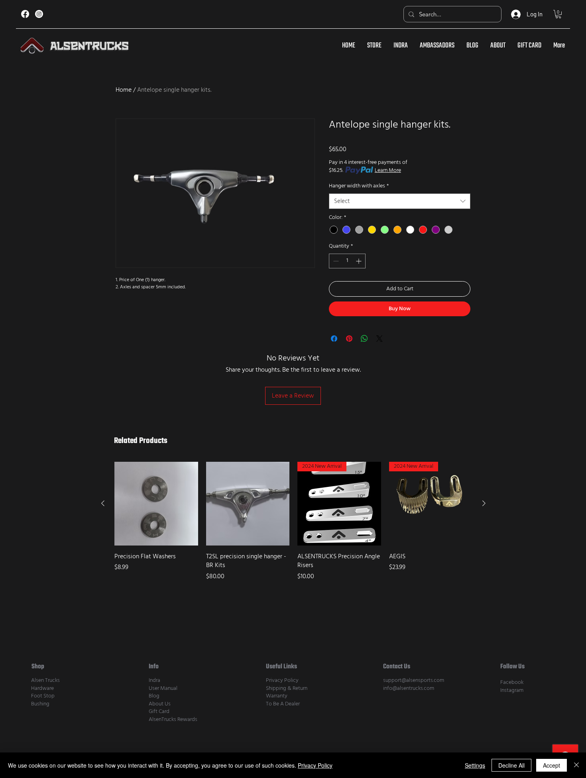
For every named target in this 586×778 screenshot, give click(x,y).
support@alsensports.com (413, 680)
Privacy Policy (282, 680)
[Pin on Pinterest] (349, 338)
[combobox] (399, 201)
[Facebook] (25, 14)
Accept (551, 765)
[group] (293, 525)
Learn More (388, 170)
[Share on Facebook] (334, 338)
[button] (558, 14)
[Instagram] (39, 14)
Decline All (511, 765)
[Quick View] (156, 504)
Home (124, 89)
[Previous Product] (103, 503)
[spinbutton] (347, 261)
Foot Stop (43, 696)
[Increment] (359, 261)
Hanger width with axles (359, 186)
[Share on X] (379, 338)
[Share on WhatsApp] (364, 338)
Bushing (40, 704)
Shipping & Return (286, 688)
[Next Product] (484, 503)
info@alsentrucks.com (408, 688)
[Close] (576, 765)
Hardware (42, 688)
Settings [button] (475, 765)
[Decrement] (335, 261)
